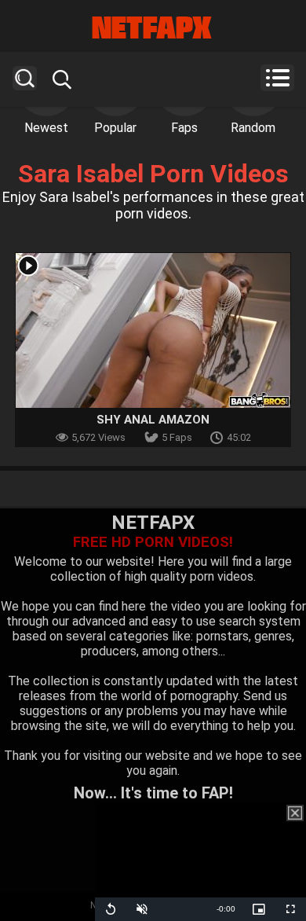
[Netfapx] (153, 27)
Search (25, 78)
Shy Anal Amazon (153, 420)
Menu (277, 77)
